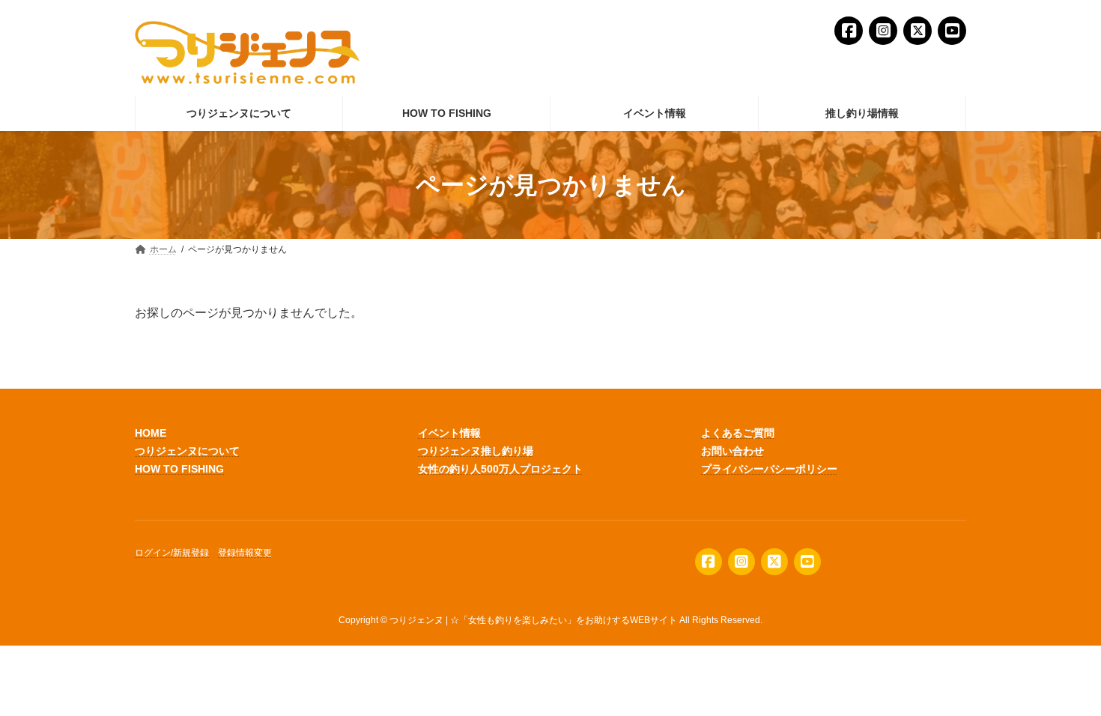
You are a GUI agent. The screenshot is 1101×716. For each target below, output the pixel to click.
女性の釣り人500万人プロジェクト (500, 469)
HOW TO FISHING (179, 469)
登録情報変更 (245, 553)
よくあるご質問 (737, 433)
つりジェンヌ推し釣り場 (475, 451)
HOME (150, 433)
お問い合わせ (732, 451)
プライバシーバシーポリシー (769, 469)
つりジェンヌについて (187, 451)
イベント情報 (449, 433)
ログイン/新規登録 (172, 553)
